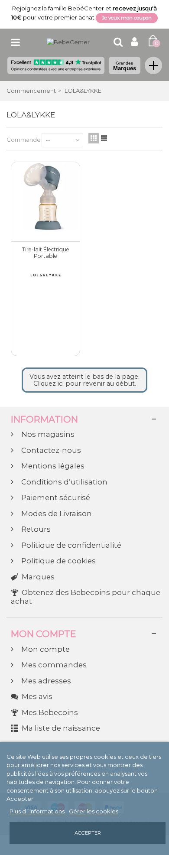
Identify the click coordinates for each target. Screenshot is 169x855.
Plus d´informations (38, 811)
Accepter (88, 833)
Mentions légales (52, 466)
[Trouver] (117, 42)
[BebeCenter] (68, 41)
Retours (35, 529)
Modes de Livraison (56, 514)
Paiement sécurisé (55, 498)
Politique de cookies (58, 561)
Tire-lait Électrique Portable (45, 253)
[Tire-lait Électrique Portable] (45, 196)
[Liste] (104, 138)
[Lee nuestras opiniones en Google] (55, 65)
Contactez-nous (50, 450)
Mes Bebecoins (50, 713)
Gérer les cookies (93, 811)
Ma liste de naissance (61, 728)
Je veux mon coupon (127, 18)
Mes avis (37, 696)
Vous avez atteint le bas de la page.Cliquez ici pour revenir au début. (84, 380)
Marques (124, 66)
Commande (23, 139)
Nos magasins (47, 434)
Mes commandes (53, 665)
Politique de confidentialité (70, 545)
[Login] (135, 42)
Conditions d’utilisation (63, 482)
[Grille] (93, 138)
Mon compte (45, 649)
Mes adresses (45, 681)
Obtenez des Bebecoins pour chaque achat (85, 596)
